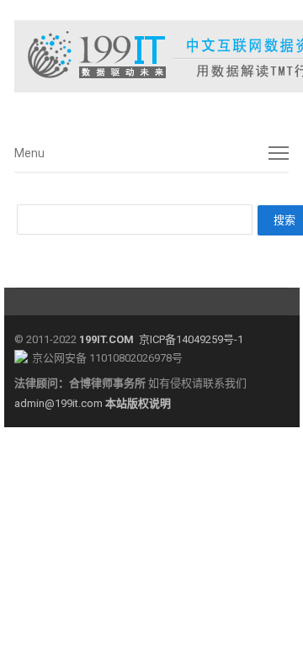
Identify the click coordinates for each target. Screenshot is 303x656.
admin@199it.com (59, 403)
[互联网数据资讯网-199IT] (151, 56)
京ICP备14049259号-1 (191, 339)
